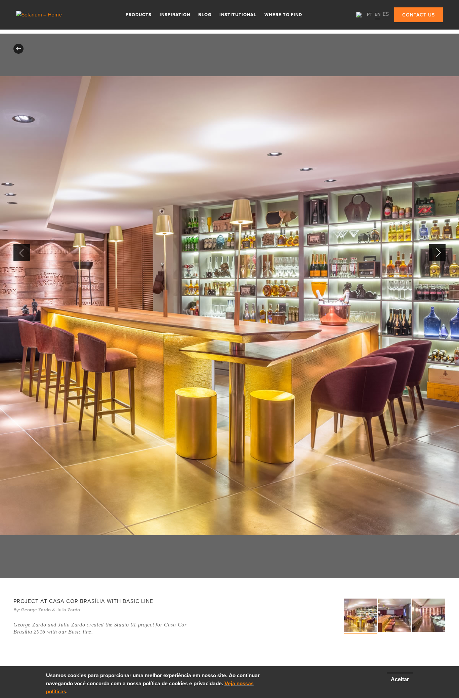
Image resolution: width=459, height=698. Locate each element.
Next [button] (437, 252)
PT (369, 14)
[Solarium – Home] (44, 15)
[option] (229, 306)
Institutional (237, 14)
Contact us (418, 15)
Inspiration (175, 14)
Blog (204, 14)
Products (139, 14)
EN (377, 14)
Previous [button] (21, 252)
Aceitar (400, 679)
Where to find (283, 14)
